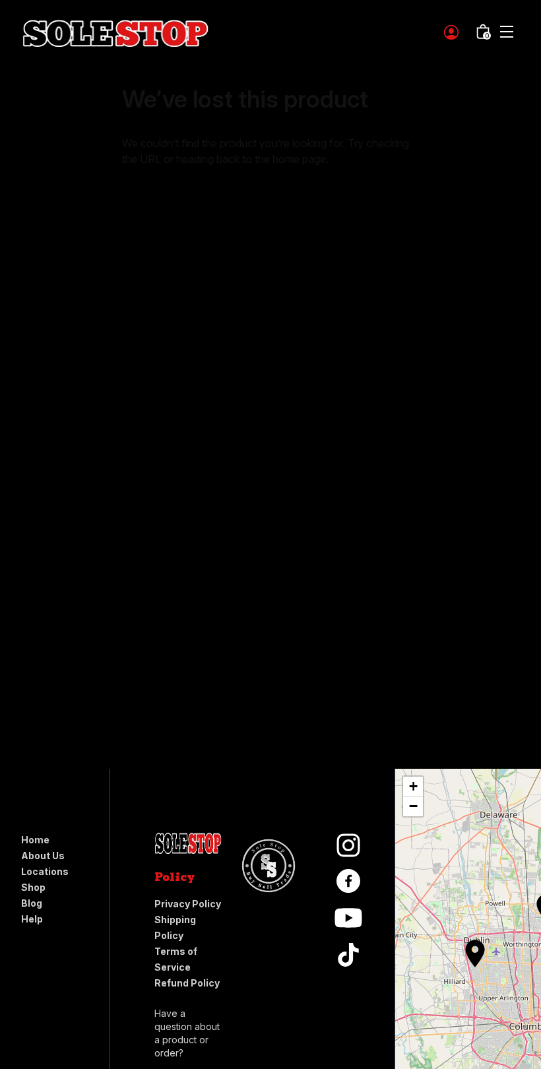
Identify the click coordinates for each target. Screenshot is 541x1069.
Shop (33, 887)
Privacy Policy (187, 903)
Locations (45, 871)
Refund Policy (187, 982)
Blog (31, 903)
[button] (468, 947)
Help (32, 918)
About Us (43, 855)
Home (35, 839)
